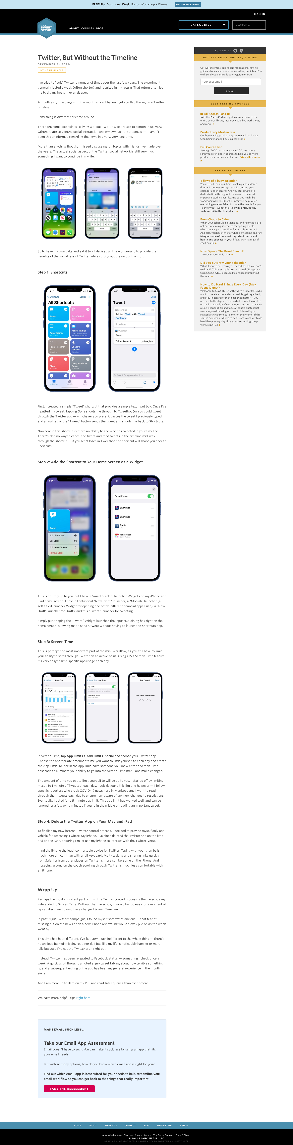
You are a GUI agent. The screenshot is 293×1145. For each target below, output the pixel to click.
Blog (146, 1125)
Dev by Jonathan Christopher (169, 1141)
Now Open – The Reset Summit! (222, 251)
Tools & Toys (182, 1135)
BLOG (99, 28)
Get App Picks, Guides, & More (230, 57)
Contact (130, 1125)
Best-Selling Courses (230, 103)
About (92, 1125)
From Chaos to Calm (214, 219)
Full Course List (211, 147)
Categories (201, 24)
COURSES (87, 28)
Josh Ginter (54, 70)
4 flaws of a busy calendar (218, 180)
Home (77, 1125)
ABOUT (74, 28)
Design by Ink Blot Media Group (125, 1141)
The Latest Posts (230, 170)
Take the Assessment (69, 1088)
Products (110, 1125)
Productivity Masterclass (217, 132)
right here (83, 998)
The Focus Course (162, 1135)
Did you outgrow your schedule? (223, 262)
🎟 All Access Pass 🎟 (215, 113)
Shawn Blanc (123, 1135)
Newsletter (164, 1125)
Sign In (259, 14)
